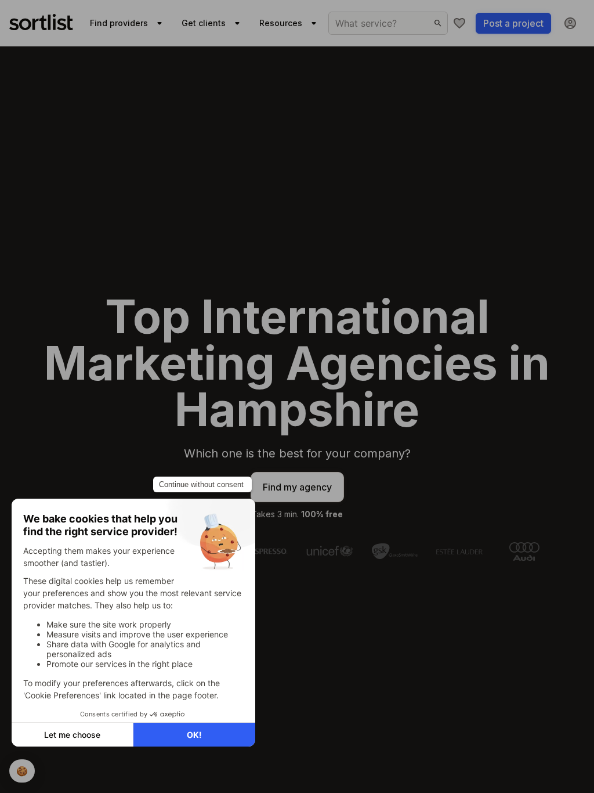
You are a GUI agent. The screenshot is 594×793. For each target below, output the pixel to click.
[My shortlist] (459, 23)
